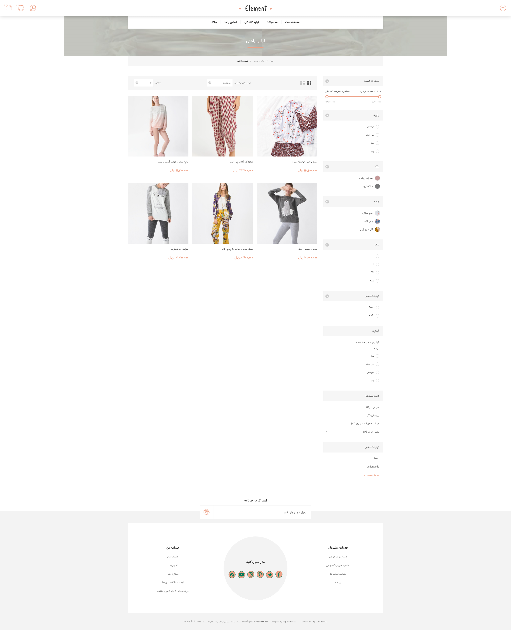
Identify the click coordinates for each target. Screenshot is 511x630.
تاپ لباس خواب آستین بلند (173, 161)
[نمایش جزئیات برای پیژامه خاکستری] (158, 213)
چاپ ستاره (367, 213)
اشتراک (207, 512)
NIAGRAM (262, 622)
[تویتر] (269, 574)
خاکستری (368, 186)
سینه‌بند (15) (372, 407)
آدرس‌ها (173, 565)
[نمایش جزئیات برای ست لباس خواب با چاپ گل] (222, 213)
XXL (372, 281)
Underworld (372, 467)
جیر (372, 151)
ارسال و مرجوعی (338, 556)
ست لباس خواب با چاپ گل (237, 249)
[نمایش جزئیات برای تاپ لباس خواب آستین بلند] (158, 126)
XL (372, 272)
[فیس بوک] (278, 574)
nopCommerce (318, 621)
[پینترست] (260, 574)
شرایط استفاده (338, 574)
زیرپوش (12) (373, 415)
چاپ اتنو (368, 221)
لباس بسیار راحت (307, 249)
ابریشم (370, 127)
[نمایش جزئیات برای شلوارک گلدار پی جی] (222, 126)
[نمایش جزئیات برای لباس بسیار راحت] (287, 213)
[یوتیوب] (241, 574)
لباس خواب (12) (371, 432)
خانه (272, 61)
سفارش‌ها (173, 574)
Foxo (371, 307)
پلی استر (370, 135)
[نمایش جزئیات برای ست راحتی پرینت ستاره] (287, 126)
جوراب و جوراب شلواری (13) (365, 424)
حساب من (173, 556)
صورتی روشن (366, 178)
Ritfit (371, 316)
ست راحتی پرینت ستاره (304, 161)
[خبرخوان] (232, 574)
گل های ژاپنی (366, 229)
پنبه (372, 143)
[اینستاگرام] (250, 574)
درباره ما (338, 582)
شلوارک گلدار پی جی (241, 161)
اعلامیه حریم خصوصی (338, 565)
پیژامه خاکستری (179, 249)
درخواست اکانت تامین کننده (173, 591)
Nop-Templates (289, 621)
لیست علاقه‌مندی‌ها (173, 582)
